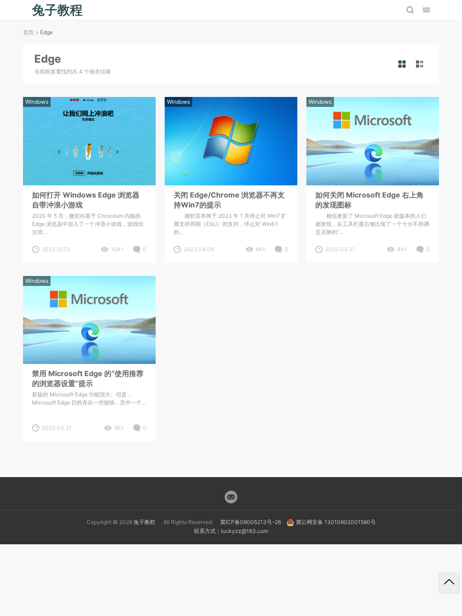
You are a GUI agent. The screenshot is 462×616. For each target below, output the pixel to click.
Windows (36, 101)
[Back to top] (449, 582)
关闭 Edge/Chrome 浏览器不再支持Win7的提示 (229, 199)
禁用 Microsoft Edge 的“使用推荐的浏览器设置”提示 (87, 378)
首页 (28, 32)
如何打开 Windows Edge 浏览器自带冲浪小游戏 (85, 199)
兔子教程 (144, 522)
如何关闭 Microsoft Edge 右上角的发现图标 (369, 199)
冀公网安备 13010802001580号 (336, 522)
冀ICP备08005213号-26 (250, 522)
